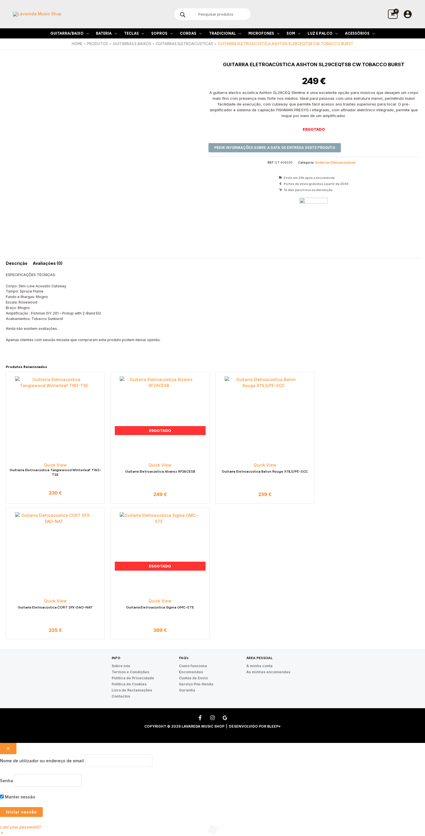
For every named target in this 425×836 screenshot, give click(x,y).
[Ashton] (314, 207)
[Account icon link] (407, 14)
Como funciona (193, 666)
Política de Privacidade (133, 678)
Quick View (55, 465)
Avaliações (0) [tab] (47, 263)
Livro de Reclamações (132, 690)
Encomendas (191, 672)
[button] (86, 33)
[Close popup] (8, 748)
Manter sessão (19, 796)
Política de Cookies (129, 684)
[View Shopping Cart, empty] (393, 14)
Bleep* (274, 726)
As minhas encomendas (268, 672)
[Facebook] (200, 717)
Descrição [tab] (16, 263)
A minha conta (259, 666)
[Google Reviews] (225, 717)
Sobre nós (121, 666)
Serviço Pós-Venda (196, 684)
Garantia (187, 690)
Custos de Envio (193, 678)
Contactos (121, 696)
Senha (6, 780)
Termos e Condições (130, 672)
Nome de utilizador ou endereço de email (42, 760)
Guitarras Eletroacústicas (335, 162)
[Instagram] (212, 717)
